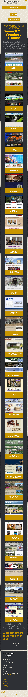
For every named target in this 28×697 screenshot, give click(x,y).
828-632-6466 (11, 675)
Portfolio (5, 683)
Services (5, 681)
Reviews (5, 685)
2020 (7, 691)
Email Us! (14, 14)
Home (4, 679)
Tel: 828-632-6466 (14, 19)
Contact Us (6, 687)
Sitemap (4, 696)
